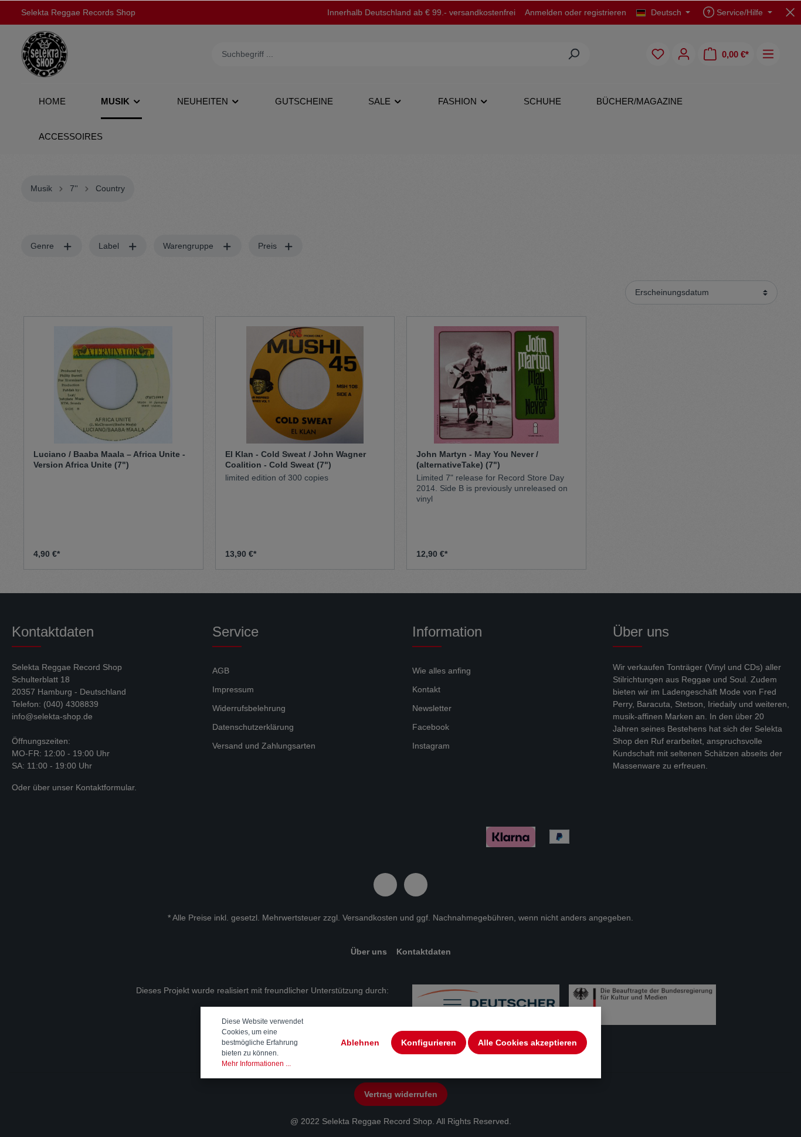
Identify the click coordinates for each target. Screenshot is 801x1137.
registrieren (605, 12)
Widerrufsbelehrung (249, 708)
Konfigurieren (428, 1042)
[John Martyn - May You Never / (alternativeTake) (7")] (496, 385)
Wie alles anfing (441, 670)
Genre (43, 246)
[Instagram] (415, 884)
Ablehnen (360, 1042)
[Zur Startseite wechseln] (44, 54)
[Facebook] (385, 884)
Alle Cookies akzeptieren (527, 1042)
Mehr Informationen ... (256, 1064)
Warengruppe (189, 246)
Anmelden (543, 12)
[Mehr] (768, 54)
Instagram (431, 745)
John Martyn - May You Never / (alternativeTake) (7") (477, 459)
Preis (268, 246)
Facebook (430, 727)
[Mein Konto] (683, 54)
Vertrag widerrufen (400, 1094)
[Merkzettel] (658, 54)
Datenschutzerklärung (253, 727)
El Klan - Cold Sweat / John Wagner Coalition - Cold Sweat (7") (295, 459)
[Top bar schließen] (790, 12)
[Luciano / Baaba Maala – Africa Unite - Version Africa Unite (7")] (113, 385)
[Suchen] (574, 54)
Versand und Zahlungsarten (263, 745)
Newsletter (432, 708)
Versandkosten (370, 917)
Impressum (233, 689)
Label (110, 246)
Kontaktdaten (423, 951)
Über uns (369, 951)
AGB (220, 670)
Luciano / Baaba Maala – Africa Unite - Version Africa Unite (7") (109, 459)
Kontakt (426, 689)
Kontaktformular (105, 787)
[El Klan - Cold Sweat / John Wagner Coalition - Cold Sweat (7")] (305, 385)
